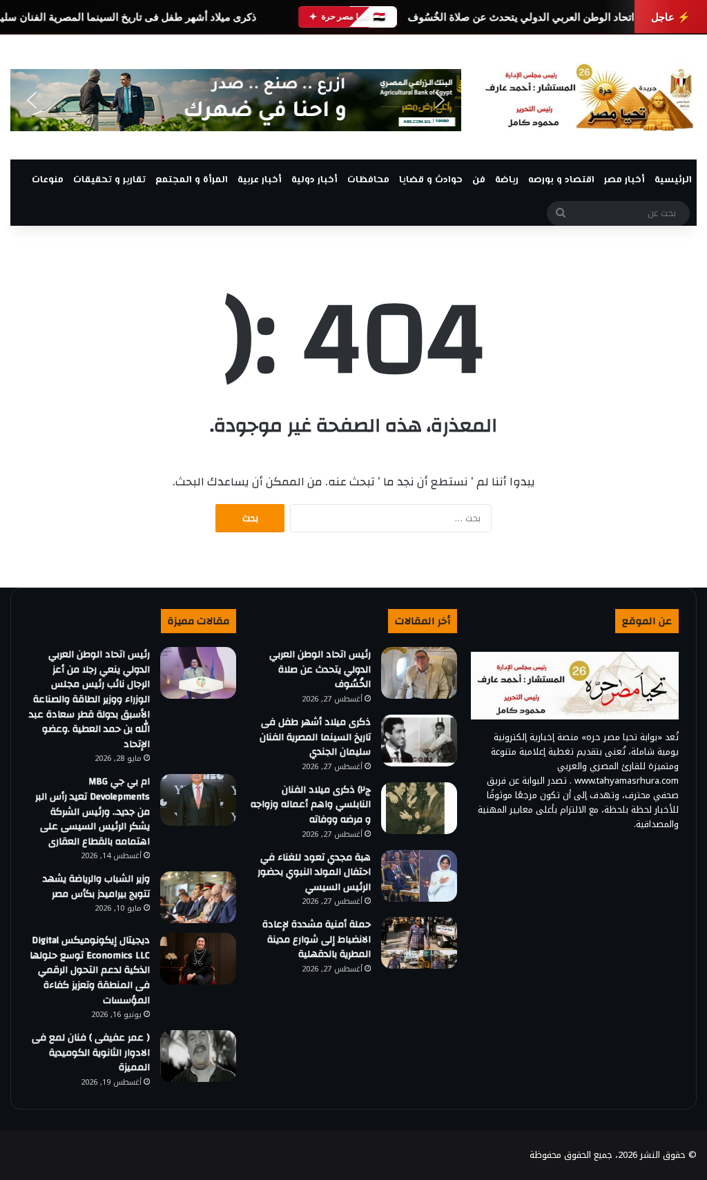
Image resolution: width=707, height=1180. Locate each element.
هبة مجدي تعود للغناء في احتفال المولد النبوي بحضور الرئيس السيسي (314, 872)
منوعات (48, 180)
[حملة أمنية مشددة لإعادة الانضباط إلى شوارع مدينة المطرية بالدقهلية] (419, 943)
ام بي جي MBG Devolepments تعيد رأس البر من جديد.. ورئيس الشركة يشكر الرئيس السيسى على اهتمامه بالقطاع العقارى (92, 811)
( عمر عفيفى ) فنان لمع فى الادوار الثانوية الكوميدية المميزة (91, 1052)
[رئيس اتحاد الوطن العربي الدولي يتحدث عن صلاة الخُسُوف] (419, 673)
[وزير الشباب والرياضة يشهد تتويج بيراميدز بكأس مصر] (198, 897)
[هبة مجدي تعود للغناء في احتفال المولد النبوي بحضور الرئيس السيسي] (419, 876)
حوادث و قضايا (431, 180)
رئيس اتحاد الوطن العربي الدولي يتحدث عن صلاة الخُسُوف (534, 17)
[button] (32, 100)
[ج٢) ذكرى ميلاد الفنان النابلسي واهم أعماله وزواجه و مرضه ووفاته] (419, 808)
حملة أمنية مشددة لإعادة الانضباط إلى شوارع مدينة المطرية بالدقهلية (316, 939)
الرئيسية (673, 180)
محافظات (368, 180)
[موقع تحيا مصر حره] (589, 97)
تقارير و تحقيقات (109, 180)
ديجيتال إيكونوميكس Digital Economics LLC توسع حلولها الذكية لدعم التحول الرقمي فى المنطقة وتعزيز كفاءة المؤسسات (90, 970)
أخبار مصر (624, 180)
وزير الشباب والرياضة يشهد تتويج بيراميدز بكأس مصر (96, 886)
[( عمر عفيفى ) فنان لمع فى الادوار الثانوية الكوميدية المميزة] (198, 1056)
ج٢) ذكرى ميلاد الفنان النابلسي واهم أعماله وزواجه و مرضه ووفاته (311, 805)
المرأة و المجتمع (191, 180)
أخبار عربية (260, 180)
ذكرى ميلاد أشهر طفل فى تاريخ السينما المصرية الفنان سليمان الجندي (315, 737)
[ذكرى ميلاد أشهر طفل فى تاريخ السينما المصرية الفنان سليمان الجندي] (419, 740)
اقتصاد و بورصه (561, 180)
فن (478, 180)
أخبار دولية (314, 180)
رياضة (507, 180)
